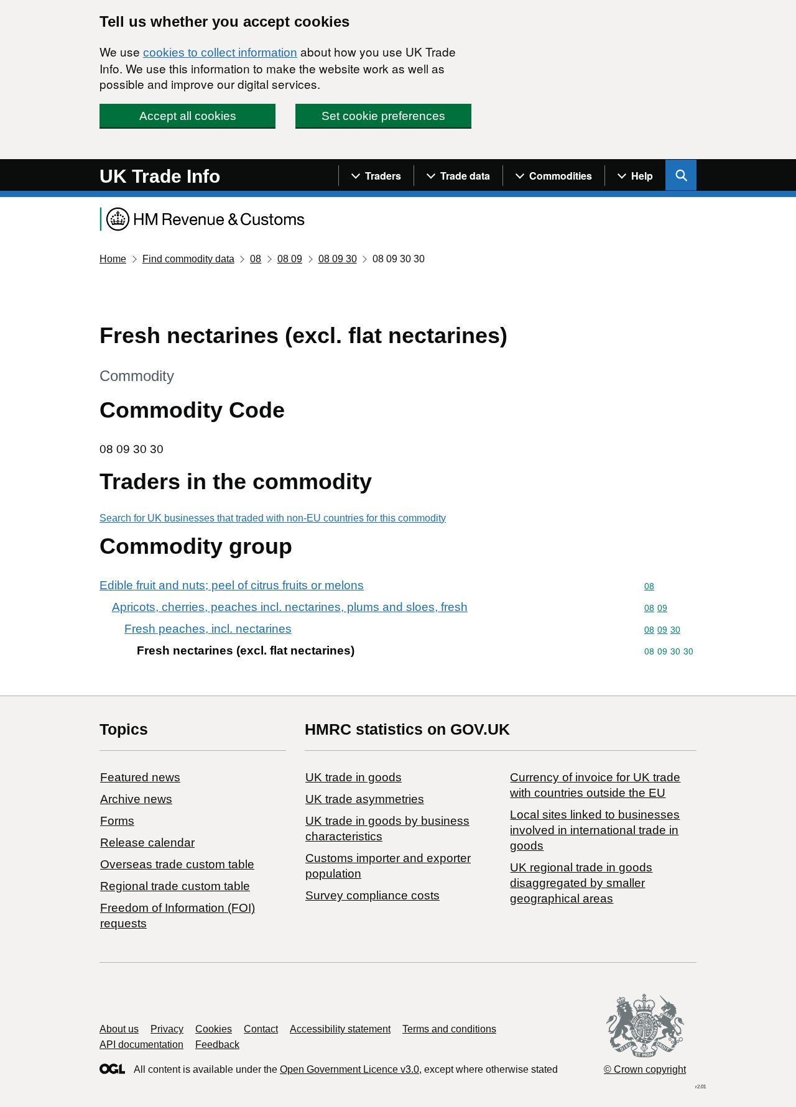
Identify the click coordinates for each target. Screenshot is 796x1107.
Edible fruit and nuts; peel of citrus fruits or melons (232, 585)
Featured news (140, 777)
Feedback (217, 1044)
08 (255, 259)
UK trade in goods (353, 777)
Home (113, 259)
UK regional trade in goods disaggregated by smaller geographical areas (581, 883)
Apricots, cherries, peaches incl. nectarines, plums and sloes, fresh (290, 606)
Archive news (136, 799)
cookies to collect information (220, 52)
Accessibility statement (340, 1029)
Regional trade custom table (175, 886)
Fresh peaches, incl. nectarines (208, 628)
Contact (261, 1029)
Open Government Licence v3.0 (349, 1069)
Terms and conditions (449, 1029)
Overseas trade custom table (177, 864)
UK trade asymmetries (364, 799)
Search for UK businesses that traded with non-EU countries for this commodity (273, 518)
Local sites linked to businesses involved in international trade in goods (595, 830)
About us (119, 1029)
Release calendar (147, 842)
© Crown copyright (645, 1069)
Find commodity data (188, 259)
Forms (117, 820)
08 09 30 (337, 259)
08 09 (289, 259)
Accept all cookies (187, 115)
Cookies (213, 1029)
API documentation (141, 1044)
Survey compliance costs (372, 895)
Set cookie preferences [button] (383, 115)
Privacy (166, 1029)
